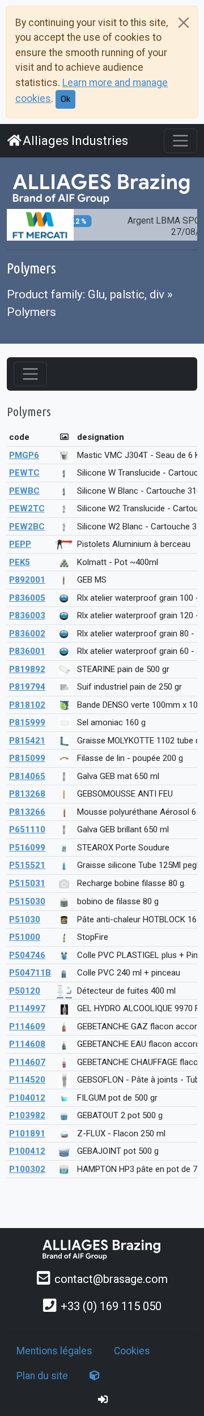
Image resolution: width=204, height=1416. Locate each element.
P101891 (27, 1133)
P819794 (27, 687)
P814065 (27, 776)
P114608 (27, 1044)
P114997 (27, 1008)
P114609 (27, 1026)
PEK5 (19, 562)
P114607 (27, 1062)
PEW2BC (27, 526)
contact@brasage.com (111, 1279)
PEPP (20, 544)
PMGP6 (24, 455)
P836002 (27, 633)
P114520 (27, 1080)
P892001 (27, 580)
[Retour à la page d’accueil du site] (102, 187)
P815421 (27, 740)
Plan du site (42, 1375)
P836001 (27, 651)
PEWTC (24, 473)
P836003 (27, 615)
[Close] (183, 22)
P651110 (27, 829)
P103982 (27, 1115)
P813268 (27, 794)
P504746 (27, 955)
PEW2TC (27, 508)
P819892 (27, 669)
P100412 (27, 1151)
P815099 (27, 758)
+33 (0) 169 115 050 (111, 1306)
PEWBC (24, 491)
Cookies (132, 1351)
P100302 (27, 1169)
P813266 (27, 812)
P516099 (27, 847)
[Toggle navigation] (180, 141)
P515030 (27, 901)
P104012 (27, 1098)
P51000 (24, 937)
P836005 (27, 598)
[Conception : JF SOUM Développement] (94, 1375)
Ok (65, 99)
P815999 (27, 722)
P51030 (24, 919)
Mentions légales (54, 1351)
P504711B (30, 973)
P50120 (24, 991)
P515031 (27, 883)
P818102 (27, 705)
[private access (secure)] (103, 1399)
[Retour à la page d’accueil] (102, 1249)
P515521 (27, 865)
